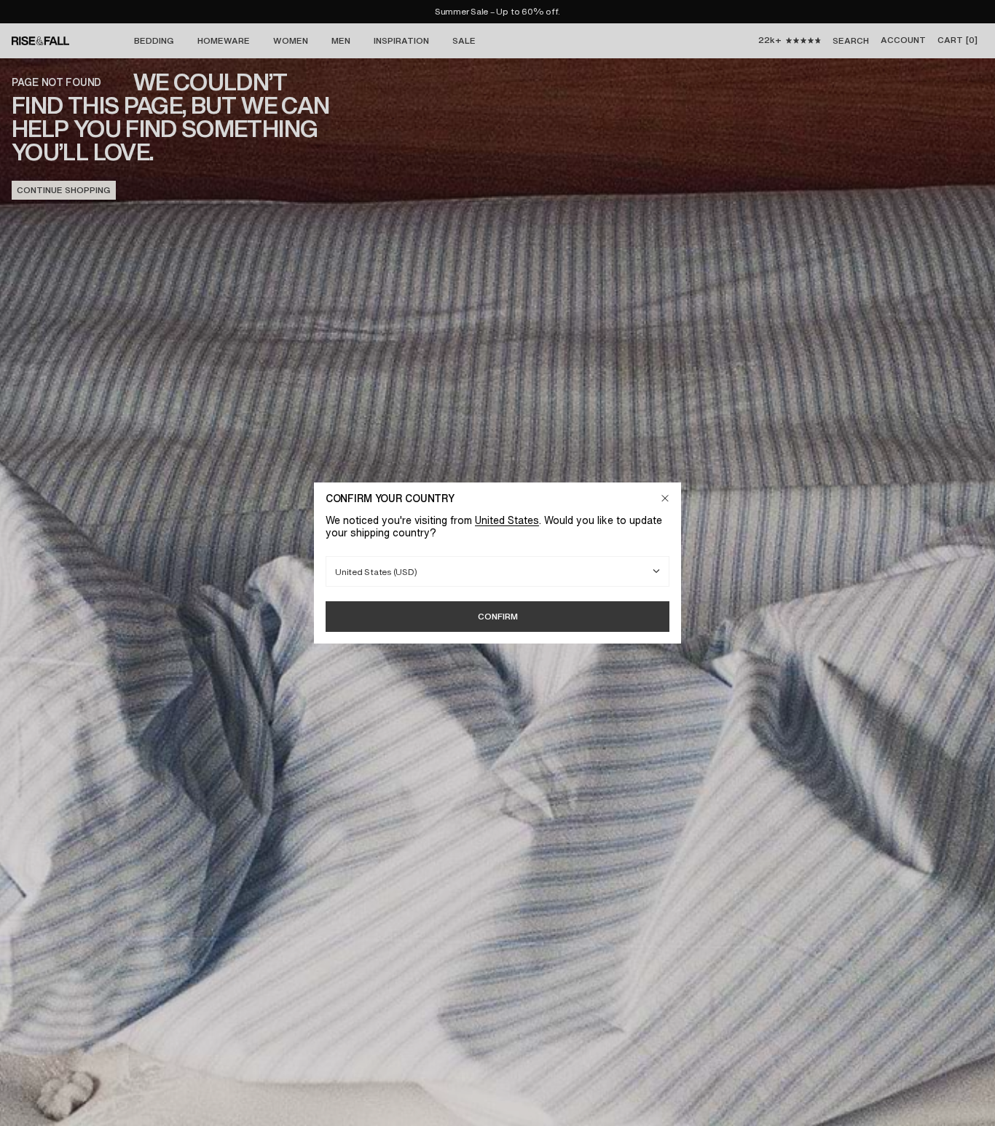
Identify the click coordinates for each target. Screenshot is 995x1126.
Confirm (498, 616)
